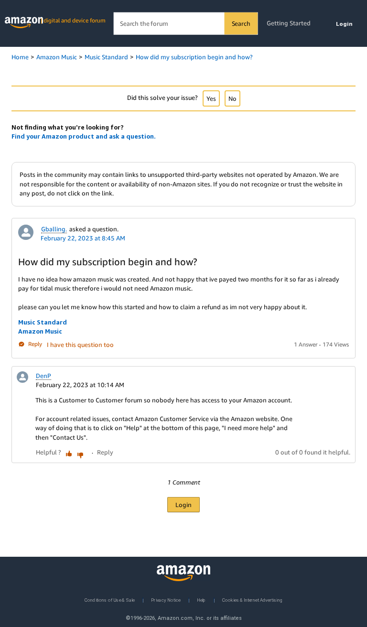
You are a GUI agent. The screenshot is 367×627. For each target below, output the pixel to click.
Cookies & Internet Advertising (252, 599)
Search (241, 23)
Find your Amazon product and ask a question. (83, 136)
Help (201, 599)
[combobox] (186, 23)
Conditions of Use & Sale (110, 599)
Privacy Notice (166, 599)
